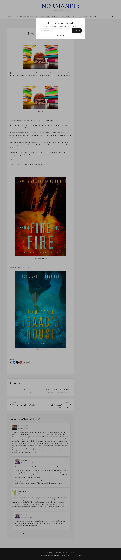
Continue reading (60, 35)
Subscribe (77, 30)
